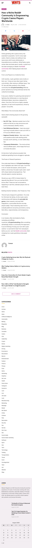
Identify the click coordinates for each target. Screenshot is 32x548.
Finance (4, 363)
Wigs (3, 472)
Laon (3, 390)
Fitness (3, 366)
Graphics (4, 376)
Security (4, 422)
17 (3, 535)
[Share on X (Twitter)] (14, 30)
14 (20, 532)
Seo (3, 425)
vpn (3, 467)
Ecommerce (5, 351)
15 (24, 532)
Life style (4, 395)
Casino (3, 334)
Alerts (3, 311)
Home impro (5, 383)
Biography (4, 324)
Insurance (4, 388)
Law (3, 393)
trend (3, 459)
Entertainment (5, 358)
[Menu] (3, 3)
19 (11, 535)
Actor (3, 306)
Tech (3, 447)
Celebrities (4, 338)
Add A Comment (16, 293)
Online (3, 413)
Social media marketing (8, 437)
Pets (3, 418)
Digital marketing (6, 346)
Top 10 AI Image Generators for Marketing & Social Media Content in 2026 (20, 513)
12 (11, 532)
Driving (3, 348)
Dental (3, 343)
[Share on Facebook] (6, 30)
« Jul (3, 543)
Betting (3, 321)
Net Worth (4, 410)
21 (20, 535)
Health (3, 380)
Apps (3, 314)
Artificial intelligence (7, 316)
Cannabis (4, 331)
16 (28, 532)
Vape (3, 464)
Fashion (4, 361)
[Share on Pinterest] (23, 30)
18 (7, 535)
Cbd (3, 336)
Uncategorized (5, 462)
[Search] (29, 3)
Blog (3, 326)
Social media (5, 435)
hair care (4, 378)
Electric (3, 356)
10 (3, 532)
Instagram (4, 385)
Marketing (4, 403)
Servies (3, 427)
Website (4, 469)
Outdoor (4, 415)
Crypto (4, 9)
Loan (3, 398)
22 (24, 535)
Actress (4, 309)
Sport (3, 442)
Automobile (4, 319)
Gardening (4, 373)
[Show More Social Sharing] (28, 30)
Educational (5, 353)
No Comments (23, 24)
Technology (5, 450)
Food (3, 368)
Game (3, 371)
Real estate (4, 420)
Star (3, 445)
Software (4, 440)
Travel (3, 457)
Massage (4, 405)
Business (4, 329)
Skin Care (4, 430)
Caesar (7, 24)
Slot (3, 432)
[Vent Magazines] (16, 2)
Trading (4, 452)
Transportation (5, 455)
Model (3, 408)
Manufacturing (5, 400)
